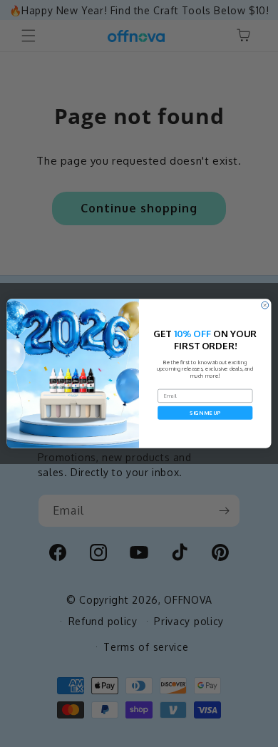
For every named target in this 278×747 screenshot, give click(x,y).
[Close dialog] (265, 305)
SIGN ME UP (205, 412)
